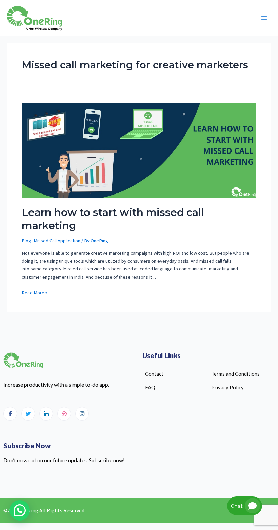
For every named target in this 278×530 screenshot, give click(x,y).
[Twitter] (28, 414)
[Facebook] (10, 414)
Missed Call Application (57, 241)
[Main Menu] (264, 18)
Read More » (34, 293)
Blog (26, 241)
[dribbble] (64, 414)
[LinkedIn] (46, 414)
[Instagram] (82, 414)
